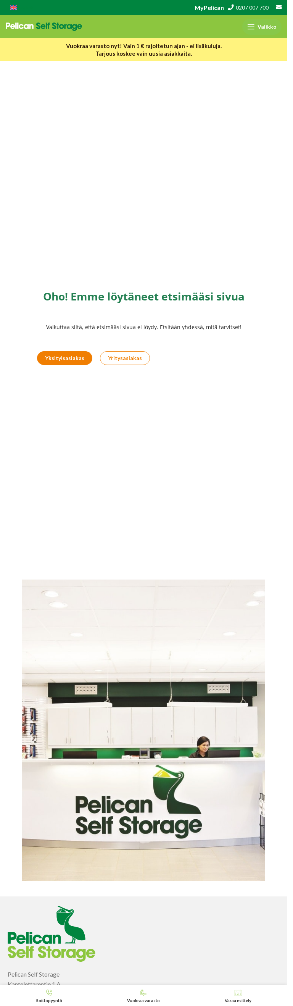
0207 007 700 (252, 8)
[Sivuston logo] (44, 25)
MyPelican (209, 7)
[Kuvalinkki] (51, 933)
